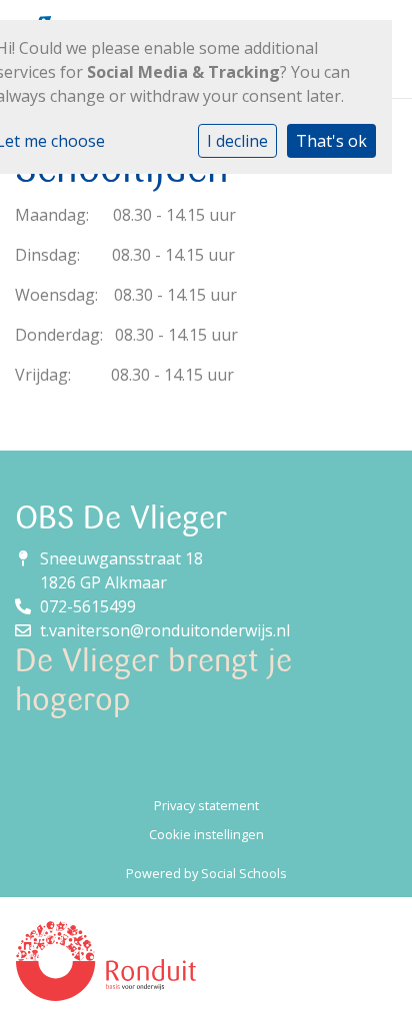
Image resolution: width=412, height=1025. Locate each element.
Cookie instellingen (206, 834)
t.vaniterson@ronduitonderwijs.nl (165, 630)
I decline (237, 141)
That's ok (331, 141)
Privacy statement (206, 805)
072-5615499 (88, 606)
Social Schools (244, 873)
